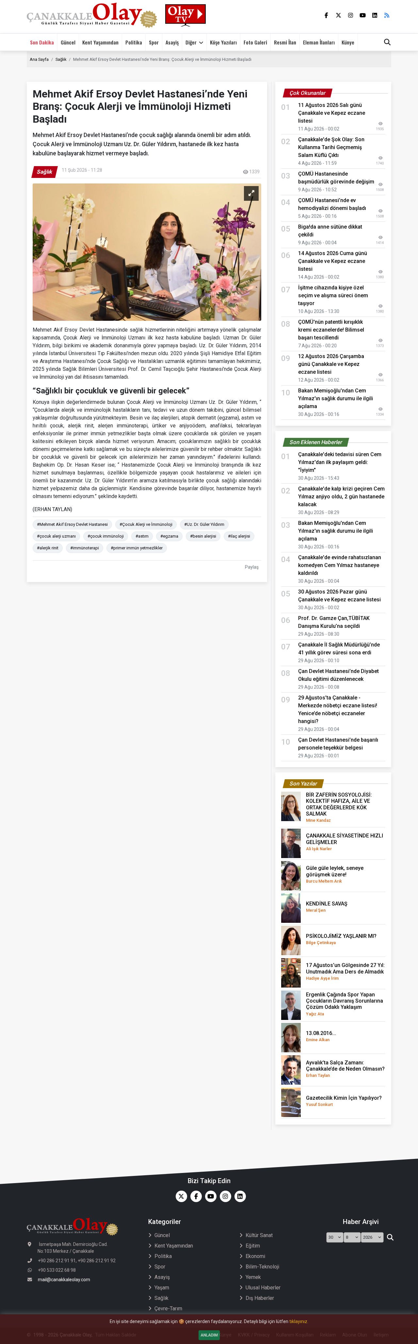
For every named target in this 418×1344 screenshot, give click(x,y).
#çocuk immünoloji (106, 536)
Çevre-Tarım (168, 1308)
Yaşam (161, 1287)
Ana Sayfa (39, 59)
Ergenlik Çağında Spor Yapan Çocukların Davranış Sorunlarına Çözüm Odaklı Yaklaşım (344, 1003)
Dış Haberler (260, 1298)
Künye (348, 42)
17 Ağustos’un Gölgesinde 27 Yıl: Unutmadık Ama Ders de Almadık (345, 971)
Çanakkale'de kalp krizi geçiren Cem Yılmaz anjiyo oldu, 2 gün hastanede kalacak (341, 497)
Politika (133, 42)
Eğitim (253, 1246)
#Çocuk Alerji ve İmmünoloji (146, 524)
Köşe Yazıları (223, 42)
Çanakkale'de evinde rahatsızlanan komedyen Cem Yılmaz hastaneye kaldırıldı (339, 565)
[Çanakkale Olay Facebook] (194, 1196)
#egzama (169, 536)
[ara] (390, 1237)
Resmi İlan (285, 42)
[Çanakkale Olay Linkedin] (238, 1196)
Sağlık (61, 59)
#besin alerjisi (203, 536)
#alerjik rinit (47, 547)
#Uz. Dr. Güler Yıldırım (204, 524)
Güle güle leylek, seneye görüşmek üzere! (334, 874)
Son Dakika (42, 42)
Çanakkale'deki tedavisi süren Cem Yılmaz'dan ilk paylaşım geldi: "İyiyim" (339, 462)
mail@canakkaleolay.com (64, 1279)
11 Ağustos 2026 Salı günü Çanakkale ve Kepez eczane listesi (331, 113)
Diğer (191, 42)
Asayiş (172, 42)
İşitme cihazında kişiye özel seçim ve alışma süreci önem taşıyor (333, 295)
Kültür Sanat (259, 1235)
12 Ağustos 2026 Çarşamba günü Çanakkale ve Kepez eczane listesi (331, 364)
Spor (154, 42)
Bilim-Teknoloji (262, 1267)
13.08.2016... (321, 1036)
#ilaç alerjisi (239, 536)
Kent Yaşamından (100, 42)
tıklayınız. (298, 1321)
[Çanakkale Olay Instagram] (224, 1196)
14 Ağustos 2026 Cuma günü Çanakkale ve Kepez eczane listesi (332, 261)
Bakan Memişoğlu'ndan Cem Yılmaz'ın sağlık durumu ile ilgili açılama (335, 398)
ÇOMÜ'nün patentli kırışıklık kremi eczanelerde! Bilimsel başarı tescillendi (331, 330)
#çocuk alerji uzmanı (56, 536)
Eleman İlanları (319, 42)
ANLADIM (209, 1335)
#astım (142, 536)
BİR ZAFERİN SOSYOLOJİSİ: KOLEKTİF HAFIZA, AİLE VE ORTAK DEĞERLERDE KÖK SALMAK (339, 807)
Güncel (68, 42)
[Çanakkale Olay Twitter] (179, 1196)
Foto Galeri (255, 42)
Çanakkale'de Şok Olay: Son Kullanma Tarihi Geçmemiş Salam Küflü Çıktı (331, 147)
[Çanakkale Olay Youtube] (209, 1196)
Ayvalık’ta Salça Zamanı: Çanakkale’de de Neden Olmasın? (345, 1069)
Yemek (253, 1277)
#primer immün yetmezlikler (137, 547)
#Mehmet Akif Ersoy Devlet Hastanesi (72, 524)
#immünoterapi (84, 547)
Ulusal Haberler (263, 1287)
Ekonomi (255, 1256)
